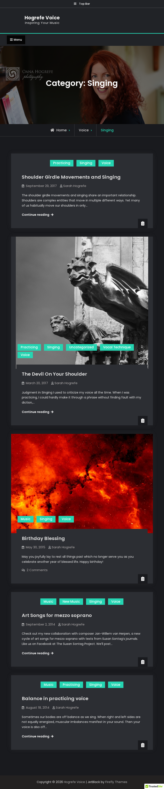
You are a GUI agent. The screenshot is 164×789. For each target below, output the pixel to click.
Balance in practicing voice (55, 698)
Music (25, 519)
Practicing (61, 163)
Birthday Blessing (43, 538)
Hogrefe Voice (42, 17)
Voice (84, 130)
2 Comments (37, 570)
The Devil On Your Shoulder (54, 374)
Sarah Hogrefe (74, 186)
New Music (71, 601)
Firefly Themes (116, 782)
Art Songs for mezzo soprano (57, 615)
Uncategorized (81, 347)
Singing (86, 163)
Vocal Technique (117, 347)
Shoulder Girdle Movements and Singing (71, 177)
